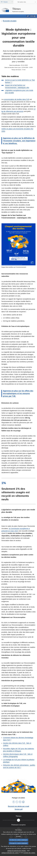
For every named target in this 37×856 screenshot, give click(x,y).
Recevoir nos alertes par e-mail (18, 806)
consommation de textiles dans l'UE (16, 99)
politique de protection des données (16, 850)
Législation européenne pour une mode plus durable (19, 91)
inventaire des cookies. (29, 852)
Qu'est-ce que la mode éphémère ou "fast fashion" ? (20, 81)
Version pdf (18, 809)
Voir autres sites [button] (22, 2)
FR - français (4, 2)
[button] (33, 16)
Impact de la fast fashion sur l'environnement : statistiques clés (17, 86)
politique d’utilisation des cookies (10, 852)
